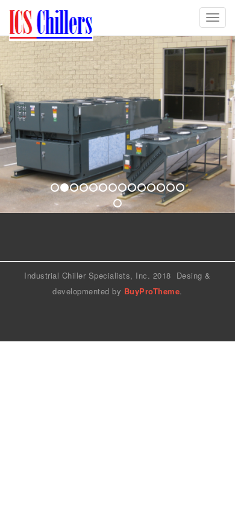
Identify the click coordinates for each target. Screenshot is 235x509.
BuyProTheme (152, 291)
